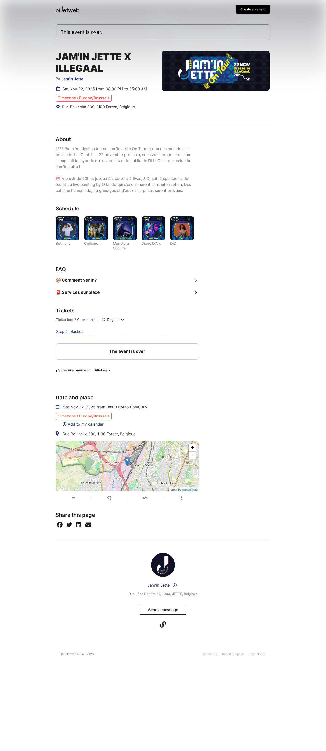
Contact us (210, 654)
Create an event (253, 9)
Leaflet (174, 489)
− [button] (192, 455)
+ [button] (192, 448)
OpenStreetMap (190, 489)
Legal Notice (257, 654)
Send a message (163, 609)
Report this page (233, 654)
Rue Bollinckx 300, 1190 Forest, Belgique (99, 433)
